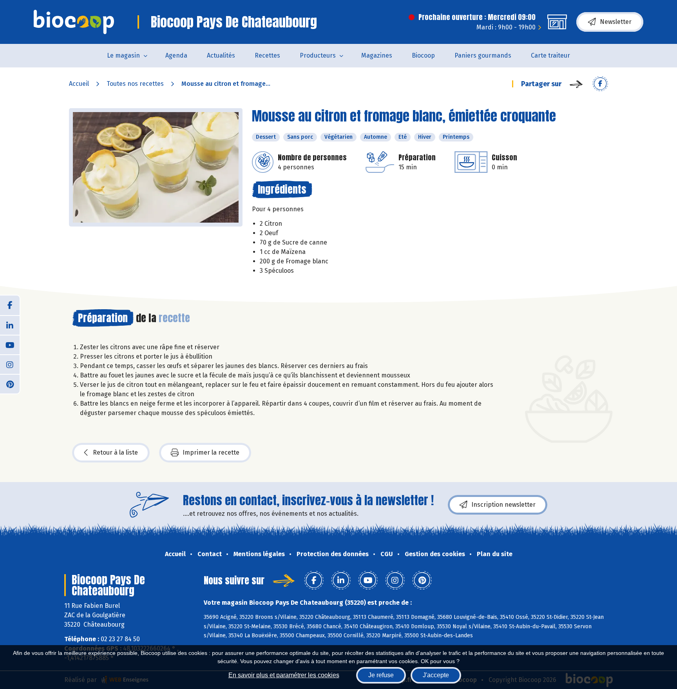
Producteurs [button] (318, 55)
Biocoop (423, 55)
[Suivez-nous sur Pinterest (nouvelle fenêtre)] (10, 383)
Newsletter (616, 21)
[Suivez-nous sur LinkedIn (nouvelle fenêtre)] (10, 325)
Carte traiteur (550, 55)
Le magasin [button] (123, 55)
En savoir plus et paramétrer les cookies (283, 675)
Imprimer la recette (211, 452)
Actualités (221, 55)
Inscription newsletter (503, 504)
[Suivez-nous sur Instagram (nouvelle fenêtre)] (10, 364)
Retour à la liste (115, 452)
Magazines (376, 55)
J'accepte (436, 675)
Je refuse (381, 675)
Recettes (267, 55)
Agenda (176, 55)
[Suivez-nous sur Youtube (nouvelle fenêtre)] (10, 344)
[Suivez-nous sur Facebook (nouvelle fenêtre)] (10, 305)
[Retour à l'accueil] (74, 22)
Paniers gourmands (482, 55)
